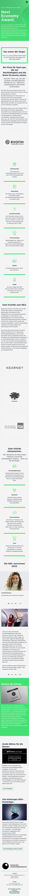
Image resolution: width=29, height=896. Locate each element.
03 (15, 603)
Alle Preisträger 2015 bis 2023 (12, 849)
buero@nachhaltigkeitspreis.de (16, 884)
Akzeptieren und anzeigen (14, 757)
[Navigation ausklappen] (27, 1)
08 (20, 674)
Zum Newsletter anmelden (14, 888)
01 (8, 603)
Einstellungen (14, 759)
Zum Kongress (7, 788)
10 (20, 603)
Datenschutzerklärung (14, 891)
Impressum (14, 890)
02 (12, 603)
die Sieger (19, 57)
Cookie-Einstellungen (14, 892)
